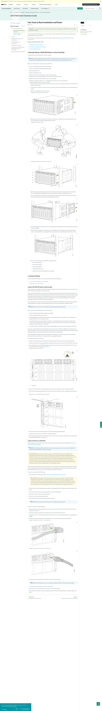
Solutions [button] (11, 4)
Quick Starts (25, 8)
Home (11, 12)
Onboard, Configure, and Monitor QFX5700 (17, 34)
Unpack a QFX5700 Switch (34, 48)
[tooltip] (82, 22)
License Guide (17, 8)
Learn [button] (56, 4)
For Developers (45, 8)
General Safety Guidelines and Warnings (37, 46)
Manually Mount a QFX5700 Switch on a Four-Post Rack (86, 32)
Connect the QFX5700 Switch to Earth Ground (55, 474)
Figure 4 (47, 346)
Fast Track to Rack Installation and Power (19, 31)
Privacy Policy (4, 709)
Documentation (6, 8)
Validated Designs (34, 8)
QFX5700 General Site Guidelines (36, 44)
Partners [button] (33, 4)
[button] (98, 704)
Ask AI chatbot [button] (13, 1)
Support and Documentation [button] (45, 4)
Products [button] (18, 4)
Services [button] (26, 4)
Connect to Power (83, 34)
